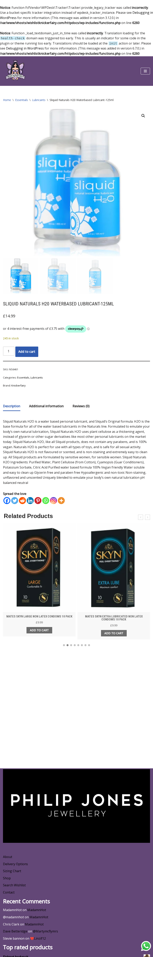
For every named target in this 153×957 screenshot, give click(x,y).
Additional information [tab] (46, 406)
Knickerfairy (18, 385)
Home (7, 100)
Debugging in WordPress (25, 48)
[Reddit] (22, 500)
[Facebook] (6, 500)
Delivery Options (15, 864)
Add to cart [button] (39, 630)
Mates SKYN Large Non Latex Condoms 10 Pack (39, 616)
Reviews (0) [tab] (81, 406)
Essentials (21, 100)
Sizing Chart (12, 871)
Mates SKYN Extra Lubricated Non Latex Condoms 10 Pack (114, 618)
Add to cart (26, 351)
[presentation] (140, 517)
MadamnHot (36, 910)
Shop (7, 878)
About (7, 857)
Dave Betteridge (15, 931)
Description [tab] (11, 406)
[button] (143, 115)
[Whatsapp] (45, 500)
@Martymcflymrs (45, 931)
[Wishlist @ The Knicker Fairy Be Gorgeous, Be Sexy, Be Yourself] (15, 71)
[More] (61, 500)
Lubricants (38, 100)
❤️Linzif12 (38, 938)
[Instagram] (53, 500)
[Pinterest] (37, 500)
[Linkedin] (30, 500)
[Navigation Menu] (145, 71)
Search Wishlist (14, 885)
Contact (9, 892)
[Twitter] (14, 500)
